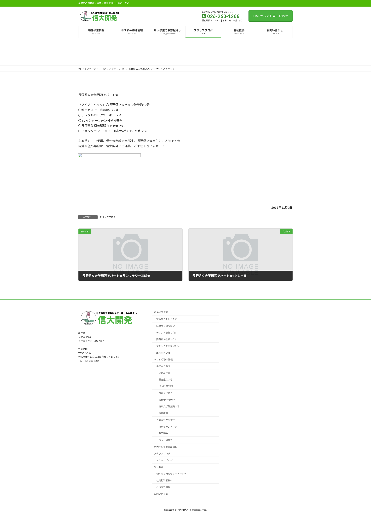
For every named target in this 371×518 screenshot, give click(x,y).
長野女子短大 (166, 393)
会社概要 (158, 466)
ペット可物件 (166, 440)
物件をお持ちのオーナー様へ (171, 473)
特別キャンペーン (168, 426)
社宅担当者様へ (164, 480)
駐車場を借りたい (165, 325)
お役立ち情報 (163, 487)
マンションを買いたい (168, 345)
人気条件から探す (165, 419)
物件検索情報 (161, 312)
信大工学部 (164, 372)
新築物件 (163, 433)
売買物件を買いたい (166, 339)
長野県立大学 (166, 379)
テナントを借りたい (166, 332)
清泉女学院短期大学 (169, 406)
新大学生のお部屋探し (165, 446)
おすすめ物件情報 (163, 359)
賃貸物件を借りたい (166, 319)
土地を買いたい (164, 352)
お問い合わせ (161, 493)
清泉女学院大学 (167, 399)
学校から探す (163, 366)
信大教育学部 (166, 386)
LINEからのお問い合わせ (270, 16)
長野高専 (163, 413)
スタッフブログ (108, 217)
